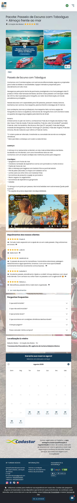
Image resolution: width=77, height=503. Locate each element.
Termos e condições (35, 468)
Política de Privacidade (50, 492)
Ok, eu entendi (38, 499)
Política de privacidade (35, 472)
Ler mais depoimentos (18, 290)
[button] (39, 6)
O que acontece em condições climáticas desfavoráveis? (30, 319)
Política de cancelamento (36, 470)
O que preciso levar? (17, 314)
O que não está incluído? (18, 308)
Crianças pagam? (15, 325)
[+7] (25, 49)
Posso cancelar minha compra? (21, 330)
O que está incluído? (16, 303)
